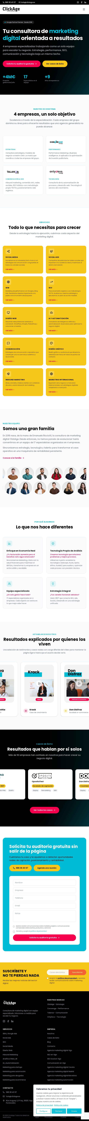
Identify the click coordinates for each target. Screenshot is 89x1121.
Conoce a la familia (12, 458)
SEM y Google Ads (10, 1033)
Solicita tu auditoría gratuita (20, 63)
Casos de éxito (53, 1038)
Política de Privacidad (48, 1116)
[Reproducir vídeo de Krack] (37, 683)
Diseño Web (7, 1050)
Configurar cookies (79, 1116)
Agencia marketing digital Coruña (61, 1067)
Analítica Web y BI (10, 1059)
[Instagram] (78, 2)
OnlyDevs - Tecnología (56, 1017)
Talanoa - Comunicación (57, 1013)
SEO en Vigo (52, 1054)
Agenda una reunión (46, 868)
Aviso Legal (37, 1116)
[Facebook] (82, 2)
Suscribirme (77, 972)
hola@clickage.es (28, 2)
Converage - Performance (58, 1008)
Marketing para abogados (13, 1075)
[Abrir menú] (84, 9)
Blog (49, 1042)
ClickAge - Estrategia (55, 1004)
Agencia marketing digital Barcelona (62, 1075)
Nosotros (50, 1033)
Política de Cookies (64, 1116)
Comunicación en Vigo (56, 1063)
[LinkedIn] (85, 2)
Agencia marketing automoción (60, 1080)
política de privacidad (39, 931)
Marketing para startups (12, 1067)
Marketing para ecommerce (14, 1080)
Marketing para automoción (14, 1071)
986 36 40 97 (10, 2)
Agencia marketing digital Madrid (60, 1071)
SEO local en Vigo (54, 1059)
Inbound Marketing (10, 1054)
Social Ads (7, 1038)
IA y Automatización (11, 1063)
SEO (4, 1042)
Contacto (51, 1046)
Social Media (8, 1046)
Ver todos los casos (43, 810)
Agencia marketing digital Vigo (59, 1050)
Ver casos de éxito (55, 63)
